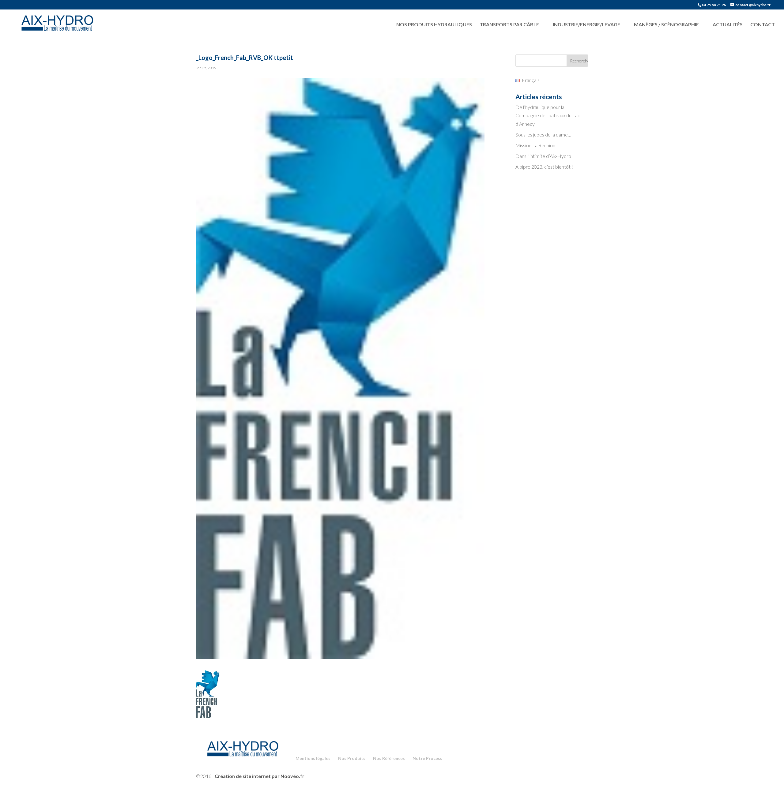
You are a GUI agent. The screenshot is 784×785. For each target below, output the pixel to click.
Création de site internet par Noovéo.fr (259, 776)
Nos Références (389, 758)
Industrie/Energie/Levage (586, 24)
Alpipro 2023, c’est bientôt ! (544, 167)
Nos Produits (351, 758)
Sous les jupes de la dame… (543, 134)
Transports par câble (509, 24)
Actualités (728, 24)
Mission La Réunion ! (536, 145)
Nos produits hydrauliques (434, 24)
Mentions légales (313, 758)
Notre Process (427, 758)
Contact (762, 24)
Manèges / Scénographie (666, 24)
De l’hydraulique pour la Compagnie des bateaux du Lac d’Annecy (547, 115)
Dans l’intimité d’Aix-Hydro (543, 156)
